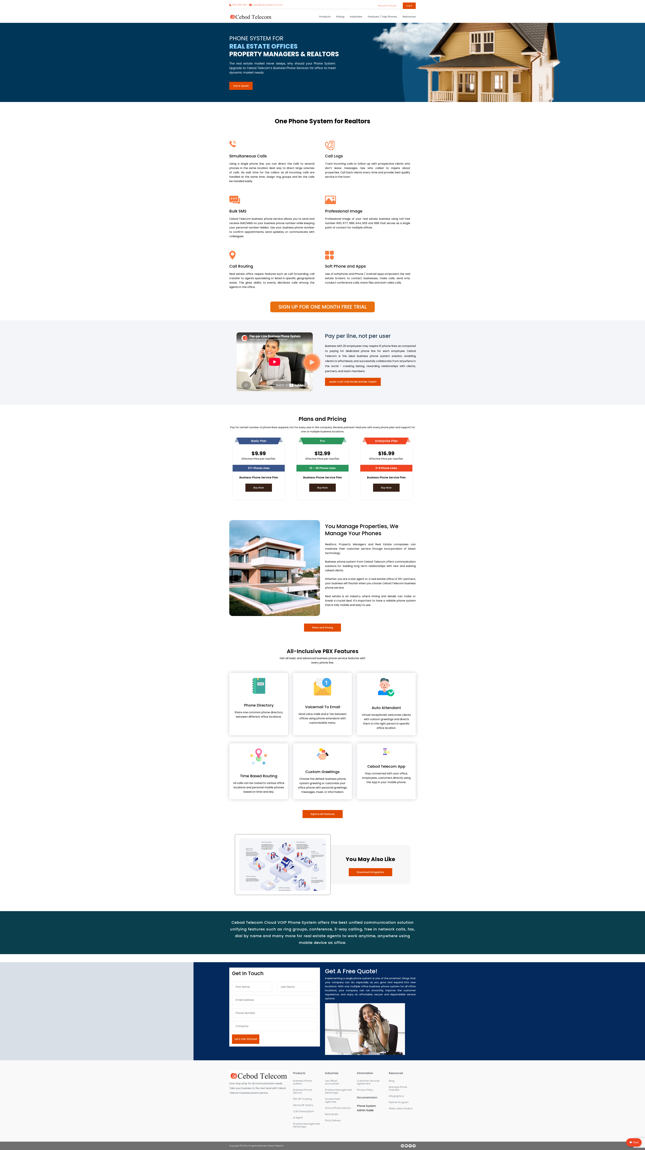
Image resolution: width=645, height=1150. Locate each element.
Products (325, 16)
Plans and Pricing (322, 627)
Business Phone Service (302, 1091)
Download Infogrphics (370, 872)
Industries (356, 16)
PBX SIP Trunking (302, 1099)
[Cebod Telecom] (250, 18)
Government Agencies (332, 1100)
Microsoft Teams (303, 1105)
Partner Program (399, 1102)
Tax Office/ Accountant (332, 1082)
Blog (391, 1080)
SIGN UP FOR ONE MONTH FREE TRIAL (322, 306)
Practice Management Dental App (306, 1125)
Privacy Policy (365, 1090)
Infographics (396, 1096)
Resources (409, 16)
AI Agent (298, 1117)
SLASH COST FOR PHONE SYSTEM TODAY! (353, 382)
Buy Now (258, 487)
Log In (409, 5)
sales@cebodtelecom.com (267, 4)
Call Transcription (303, 1111)
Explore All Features (323, 814)
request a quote (387, 5)
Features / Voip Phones (382, 16)
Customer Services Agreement (368, 1082)
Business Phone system (302, 1082)
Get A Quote (241, 86)
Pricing (340, 16)
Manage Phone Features (398, 1088)
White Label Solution (401, 1108)
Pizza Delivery (333, 1120)
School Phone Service (338, 1108)
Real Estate (331, 1114)
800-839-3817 (240, 4)
